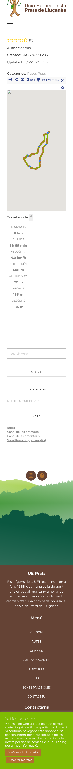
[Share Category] (22, 80)
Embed (54, 79)
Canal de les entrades (23, 432)
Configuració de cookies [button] (23, 752)
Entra (11, 427)
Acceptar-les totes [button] (20, 759)
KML (33, 79)
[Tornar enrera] (10, 80)
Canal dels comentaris (23, 436)
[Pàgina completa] (62, 80)
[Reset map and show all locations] (62, 87)
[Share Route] (16, 80)
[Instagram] (31, 476)
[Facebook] (42, 476)
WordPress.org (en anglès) (26, 440)
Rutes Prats (36, 73)
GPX (43, 79)
